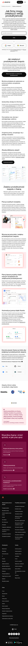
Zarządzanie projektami (6, 533)
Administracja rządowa (6, 568)
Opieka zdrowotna (5, 563)
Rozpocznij (20, 2)
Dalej (14, 37)
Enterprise (4, 524)
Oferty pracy (4, 598)
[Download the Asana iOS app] (9, 642)
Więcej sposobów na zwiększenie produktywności (14, 74)
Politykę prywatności (17, 49)
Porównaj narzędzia (8, 162)
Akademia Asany (18, 553)
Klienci (3, 596)
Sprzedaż (4, 561)
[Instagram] (14, 634)
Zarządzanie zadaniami (19, 534)
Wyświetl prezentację (8, 470)
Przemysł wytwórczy (6, 573)
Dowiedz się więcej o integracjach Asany (11, 361)
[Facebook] (16, 634)
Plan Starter (4, 519)
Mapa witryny (17, 577)
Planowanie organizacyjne (20, 520)
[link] (6, 6)
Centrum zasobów (18, 561)
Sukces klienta (17, 568)
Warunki (11, 637)
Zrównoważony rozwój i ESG (7, 618)
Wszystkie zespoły (5, 581)
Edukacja (4, 571)
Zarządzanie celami (18, 513)
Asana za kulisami (5, 601)
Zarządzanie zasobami (6, 536)
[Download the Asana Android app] (18, 642)
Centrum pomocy (18, 548)
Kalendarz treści (18, 508)
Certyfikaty (17, 556)
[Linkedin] (12, 634)
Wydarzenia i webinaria (19, 563)
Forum (16, 558)
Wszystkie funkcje (5, 510)
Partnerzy (17, 575)
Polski (15, 629)
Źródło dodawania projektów (20, 532)
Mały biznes (4, 548)
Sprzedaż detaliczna (6, 566)
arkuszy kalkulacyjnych (10, 105)
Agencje (3, 578)
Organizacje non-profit (6, 576)
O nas (3, 591)
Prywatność (4, 613)
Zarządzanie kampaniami (19, 506)
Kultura (3, 603)
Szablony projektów (18, 566)
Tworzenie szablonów (6, 124)
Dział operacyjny (5, 553)
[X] (9, 634)
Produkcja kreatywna (19, 511)
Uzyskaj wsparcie (18, 551)
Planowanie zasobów (19, 527)
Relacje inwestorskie (6, 608)
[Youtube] (19, 634)
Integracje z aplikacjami (6, 527)
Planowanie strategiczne (19, 529)
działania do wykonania (17, 93)
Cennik (3, 517)
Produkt (3, 558)
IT (2, 556)
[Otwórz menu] (25, 2)
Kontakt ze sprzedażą (8, 488)
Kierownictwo (4, 593)
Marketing (4, 551)
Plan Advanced (5, 522)
